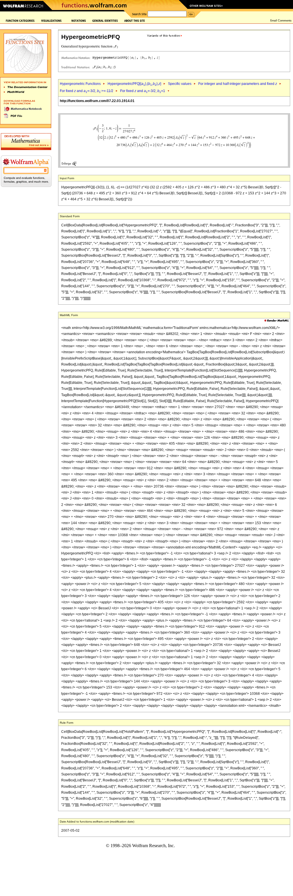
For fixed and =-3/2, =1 (142, 91)
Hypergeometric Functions (80, 84)
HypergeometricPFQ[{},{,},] (134, 84)
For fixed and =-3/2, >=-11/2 (86, 91)
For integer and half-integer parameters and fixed (237, 84)
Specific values (179, 84)
